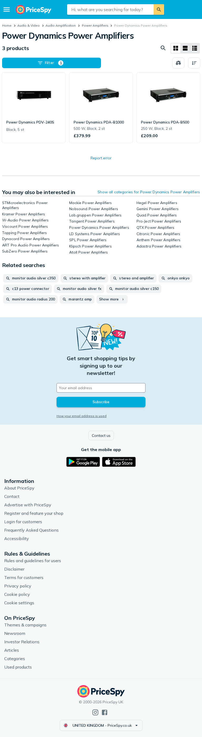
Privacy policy (17, 585)
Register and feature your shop (33, 513)
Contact (11, 496)
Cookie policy (17, 594)
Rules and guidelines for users (32, 560)
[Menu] (6, 9)
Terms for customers (23, 577)
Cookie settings (19, 602)
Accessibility (16, 538)
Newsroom (14, 633)
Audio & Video (28, 25)
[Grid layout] (175, 48)
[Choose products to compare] (178, 63)
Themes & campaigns (25, 624)
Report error (101, 158)
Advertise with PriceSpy (27, 504)
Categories (14, 658)
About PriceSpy (19, 488)
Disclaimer (14, 569)
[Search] (159, 9)
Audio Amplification (61, 25)
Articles (11, 650)
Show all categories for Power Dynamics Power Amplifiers (149, 192)
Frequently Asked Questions (31, 530)
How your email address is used (82, 416)
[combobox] (110, 9)
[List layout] (185, 48)
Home (7, 25)
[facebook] (104, 712)
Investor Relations (21, 641)
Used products (18, 667)
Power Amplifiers (95, 25)
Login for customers (23, 521)
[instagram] (95, 712)
